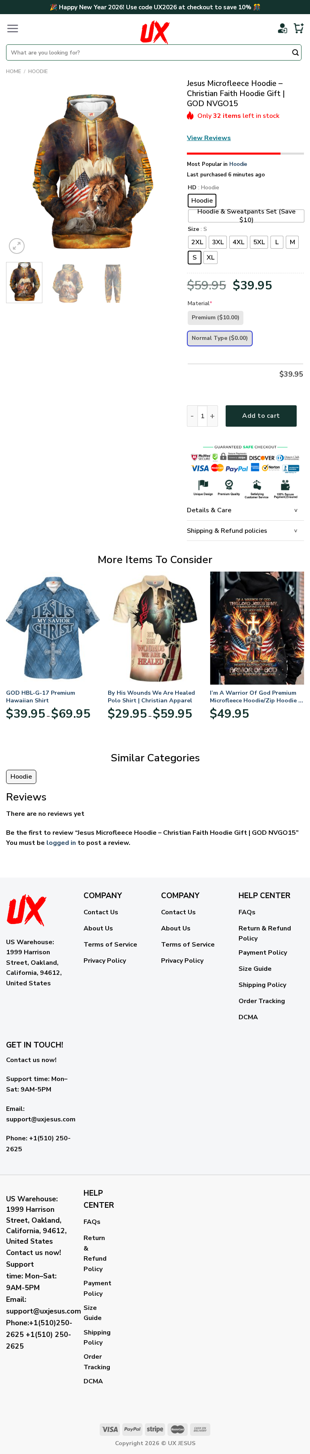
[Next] (161, 172)
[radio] (202, 201)
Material (200, 303)
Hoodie (38, 71)
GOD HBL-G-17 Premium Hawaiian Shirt (40, 696)
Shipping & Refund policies (227, 530)
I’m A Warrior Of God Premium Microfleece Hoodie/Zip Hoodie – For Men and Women (255, 696)
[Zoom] (17, 246)
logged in (61, 842)
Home (13, 71)
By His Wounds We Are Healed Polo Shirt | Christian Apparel (151, 696)
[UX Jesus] (155, 32)
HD (192, 188)
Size (193, 229)
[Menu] (12, 28)
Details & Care (209, 510)
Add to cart (261, 415)
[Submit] (295, 53)
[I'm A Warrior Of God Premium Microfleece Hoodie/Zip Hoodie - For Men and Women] (257, 628)
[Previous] (20, 172)
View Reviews (209, 138)
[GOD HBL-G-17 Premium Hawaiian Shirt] (53, 628)
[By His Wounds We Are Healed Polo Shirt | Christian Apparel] (155, 628)
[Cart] (298, 28)
